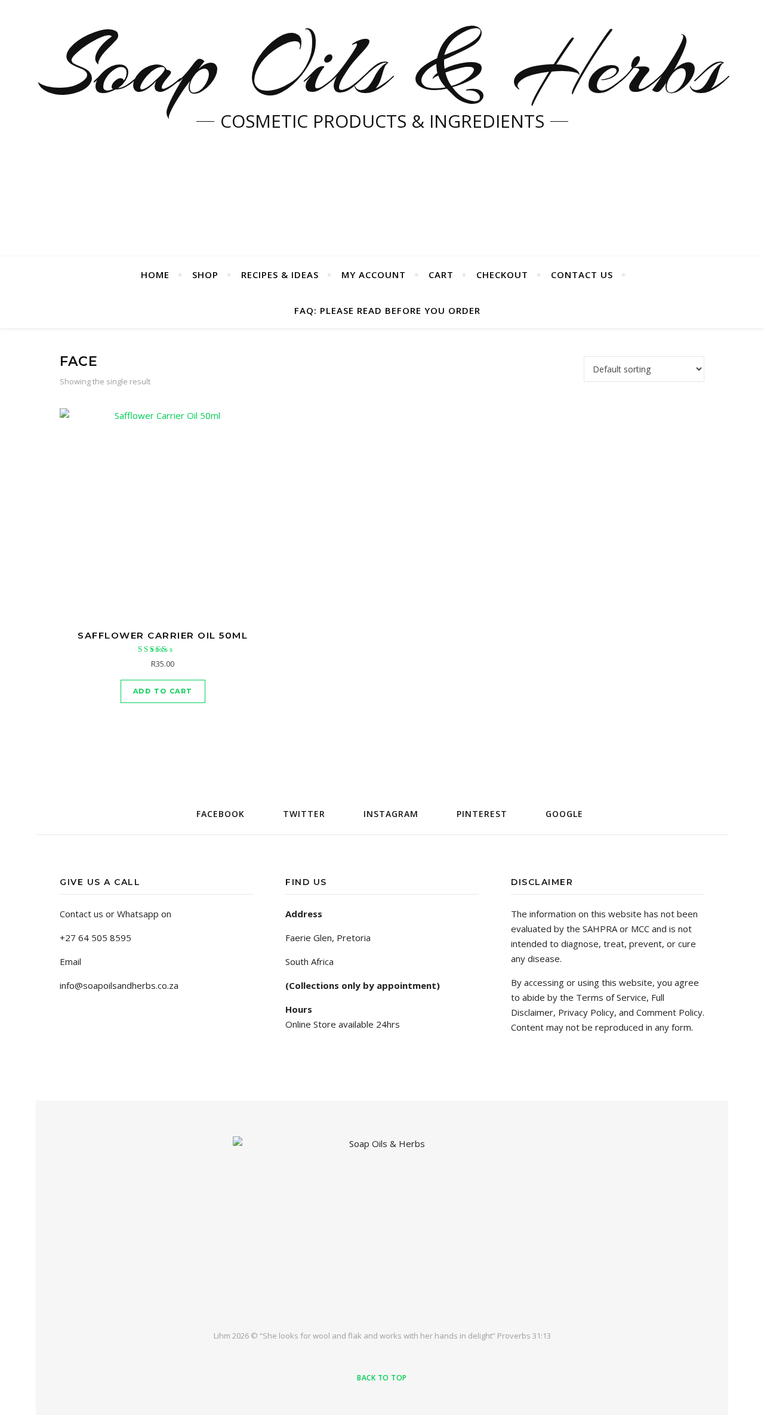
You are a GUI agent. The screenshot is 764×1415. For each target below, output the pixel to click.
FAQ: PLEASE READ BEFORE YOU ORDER (387, 310)
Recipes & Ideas (280, 274)
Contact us (582, 274)
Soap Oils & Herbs (382, 65)
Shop (205, 274)
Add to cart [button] (162, 691)
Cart (441, 274)
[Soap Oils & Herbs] (382, 1223)
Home (155, 274)
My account (373, 274)
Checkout (502, 274)
